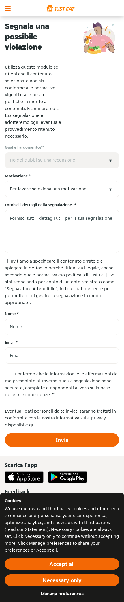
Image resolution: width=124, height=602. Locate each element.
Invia (62, 440)
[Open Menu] (8, 8)
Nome (12, 313)
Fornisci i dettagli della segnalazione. (40, 204)
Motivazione (18, 175)
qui (32, 425)
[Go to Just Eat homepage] (62, 8)
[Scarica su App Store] (24, 477)
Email (11, 342)
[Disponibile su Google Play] (67, 477)
